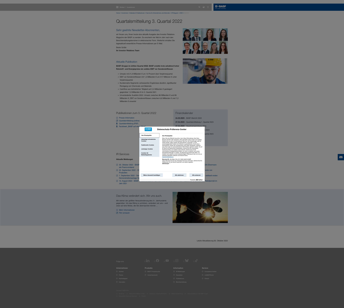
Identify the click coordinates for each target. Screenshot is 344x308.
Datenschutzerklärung (167, 157)
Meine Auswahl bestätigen (151, 175)
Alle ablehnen (179, 175)
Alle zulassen (196, 175)
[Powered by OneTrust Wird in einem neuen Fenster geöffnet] (197, 180)
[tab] (149, 135)
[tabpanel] (182, 150)
